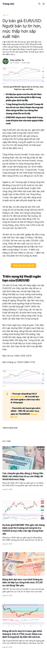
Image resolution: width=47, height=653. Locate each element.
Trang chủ (8, 4)
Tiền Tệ (5, 15)
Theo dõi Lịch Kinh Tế (23, 265)
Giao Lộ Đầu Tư (17, 60)
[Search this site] (39, 4)
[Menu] (43, 4)
